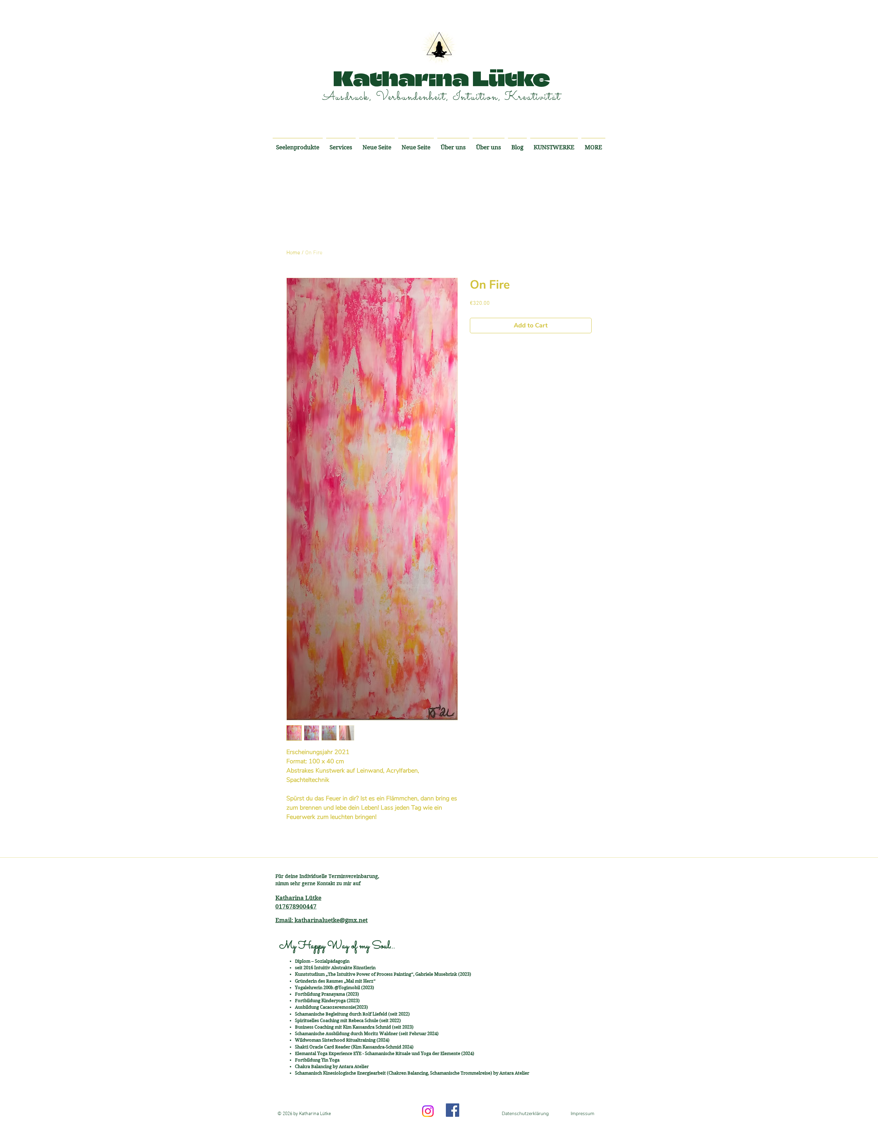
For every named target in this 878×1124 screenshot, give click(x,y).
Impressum (582, 1113)
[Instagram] (428, 1111)
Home (293, 253)
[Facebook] (452, 1110)
